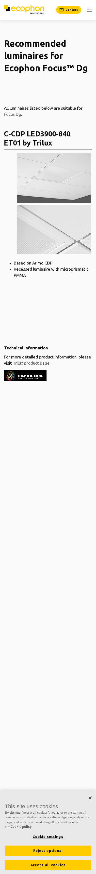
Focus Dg (12, 114)
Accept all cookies (48, 865)
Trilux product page (31, 363)
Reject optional (48, 850)
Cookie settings (48, 836)
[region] (48, 832)
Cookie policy (21, 826)
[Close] (90, 798)
